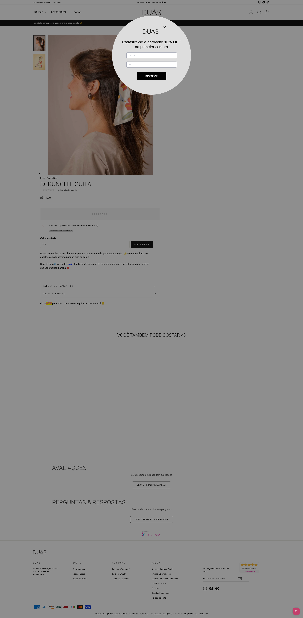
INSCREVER (151, 76)
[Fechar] (164, 27)
